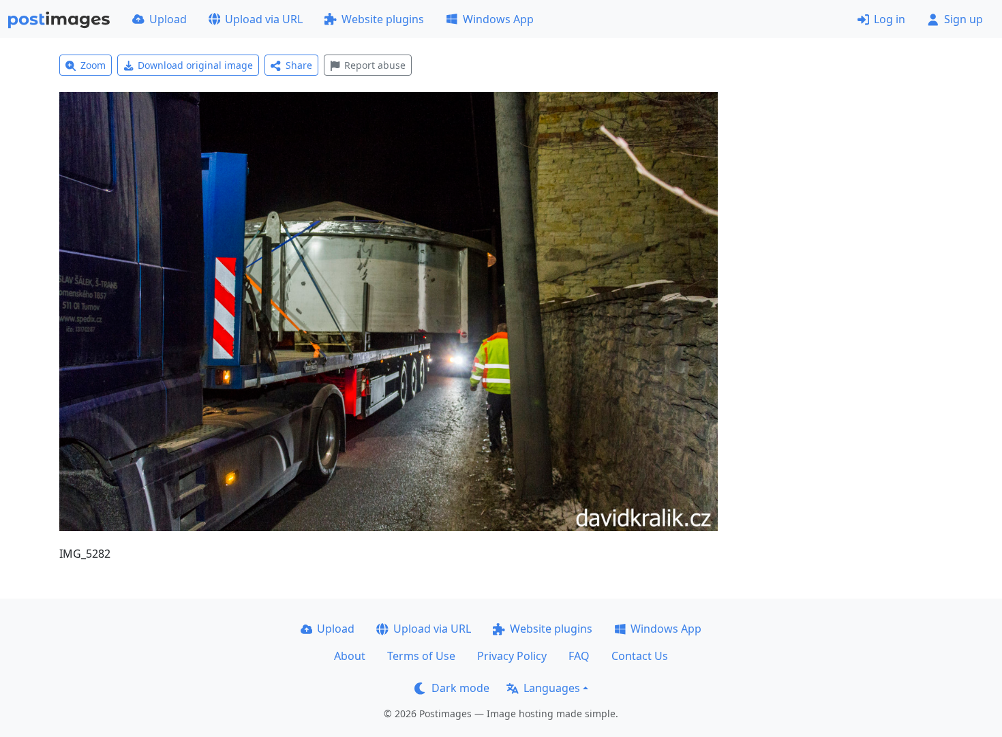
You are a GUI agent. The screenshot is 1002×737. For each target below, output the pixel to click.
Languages (551, 687)
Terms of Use (421, 655)
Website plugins (382, 19)
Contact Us (639, 655)
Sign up (963, 19)
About (349, 655)
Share (299, 65)
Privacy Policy (512, 655)
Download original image (195, 65)
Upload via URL (264, 19)
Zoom (93, 65)
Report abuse (375, 65)
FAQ (579, 655)
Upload (168, 19)
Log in (889, 19)
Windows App (498, 19)
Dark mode (460, 687)
